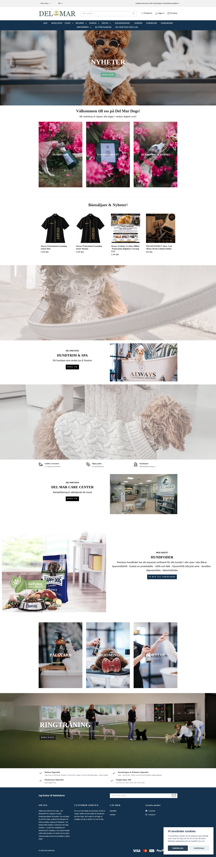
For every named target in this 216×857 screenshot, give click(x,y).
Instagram (152, 825)
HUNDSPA (138, 33)
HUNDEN (92, 33)
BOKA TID (72, 509)
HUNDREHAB (151, 33)
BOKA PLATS (47, 747)
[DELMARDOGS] (73, 16)
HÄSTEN (105, 33)
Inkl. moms (45, 3)
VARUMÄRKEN (82, 37)
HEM (45, 33)
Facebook (151, 821)
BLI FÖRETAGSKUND (103, 37)
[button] (73, 33)
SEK (59, 3)
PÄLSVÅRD (80, 33)
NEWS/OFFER (56, 33)
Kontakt (112, 825)
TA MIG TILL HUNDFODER (162, 587)
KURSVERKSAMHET (122, 33)
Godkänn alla (177, 848)
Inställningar (199, 848)
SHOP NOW (108, 85)
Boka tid (72, 377)
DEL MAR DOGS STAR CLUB (127, 37)
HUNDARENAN (167, 33)
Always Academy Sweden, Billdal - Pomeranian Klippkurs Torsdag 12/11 (125, 258)
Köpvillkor (113, 821)
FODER (67, 33)
